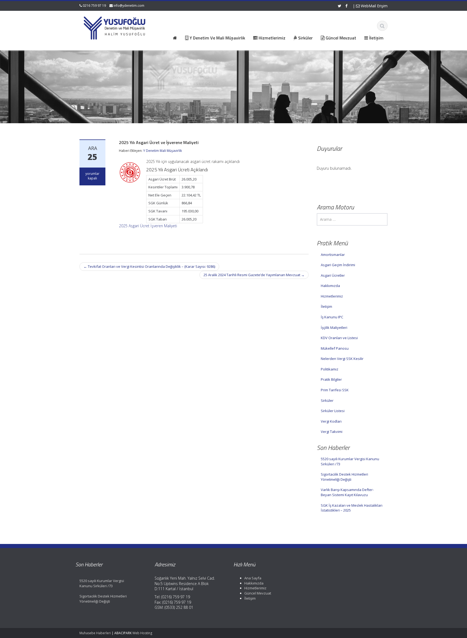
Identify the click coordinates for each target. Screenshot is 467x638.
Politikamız (329, 369)
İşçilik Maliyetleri (334, 327)
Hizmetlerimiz (332, 296)
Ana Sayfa (252, 578)
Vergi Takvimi (331, 431)
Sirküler (327, 400)
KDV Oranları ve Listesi (339, 337)
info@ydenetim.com (129, 5)
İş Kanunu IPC (332, 317)
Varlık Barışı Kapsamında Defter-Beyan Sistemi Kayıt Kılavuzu (347, 492)
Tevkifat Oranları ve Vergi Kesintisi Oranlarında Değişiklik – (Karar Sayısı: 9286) (149, 266)
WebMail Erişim (374, 5)
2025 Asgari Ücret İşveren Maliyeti (148, 225)
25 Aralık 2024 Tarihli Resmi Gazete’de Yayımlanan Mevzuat (254, 274)
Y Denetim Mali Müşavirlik (162, 150)
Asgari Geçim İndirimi (338, 264)
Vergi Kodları (331, 421)
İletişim (326, 306)
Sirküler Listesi (333, 410)
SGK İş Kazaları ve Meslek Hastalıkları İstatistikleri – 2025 (351, 508)
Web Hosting (142, 633)
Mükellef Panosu (335, 348)
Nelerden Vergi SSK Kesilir (342, 358)
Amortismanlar (333, 254)
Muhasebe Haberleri (95, 633)
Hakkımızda (330, 285)
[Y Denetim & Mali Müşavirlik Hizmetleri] (115, 27)
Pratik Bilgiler (331, 379)
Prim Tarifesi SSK (335, 390)
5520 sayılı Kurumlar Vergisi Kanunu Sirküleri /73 (350, 461)
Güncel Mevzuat (257, 593)
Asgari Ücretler (333, 275)
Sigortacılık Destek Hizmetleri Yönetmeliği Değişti (344, 477)
